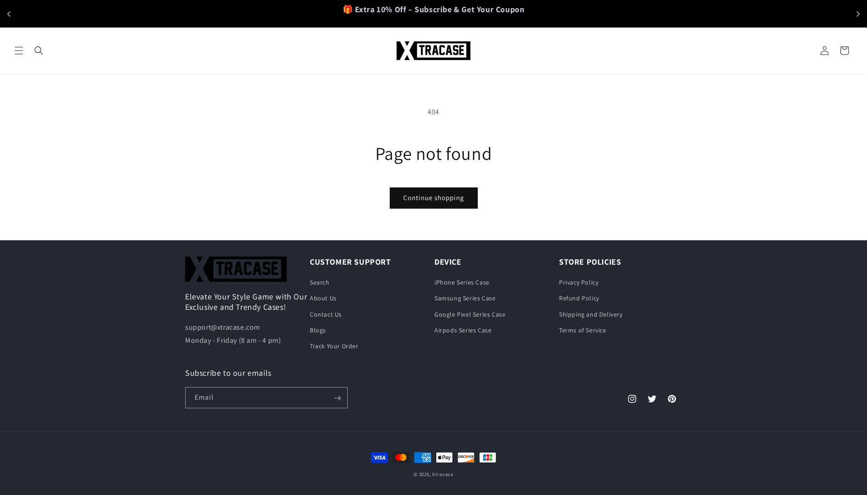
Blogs (318, 330)
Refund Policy (579, 298)
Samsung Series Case (464, 298)
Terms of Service (582, 330)
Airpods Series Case (462, 330)
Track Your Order (334, 346)
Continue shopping (433, 197)
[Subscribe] (337, 398)
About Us (323, 298)
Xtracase (442, 474)
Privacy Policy (578, 282)
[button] (19, 51)
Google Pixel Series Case (469, 314)
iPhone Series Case (461, 282)
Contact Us (326, 314)
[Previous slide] (9, 14)
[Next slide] (857, 14)
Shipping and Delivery (591, 314)
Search (320, 282)
